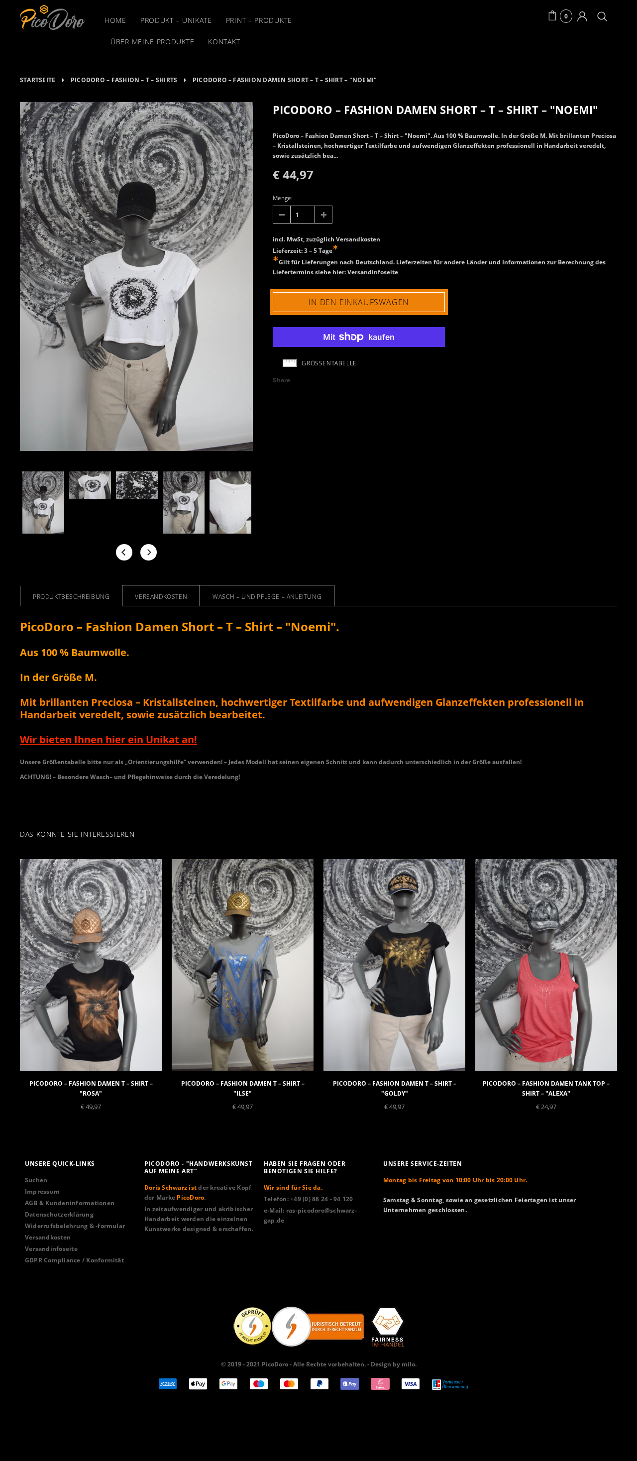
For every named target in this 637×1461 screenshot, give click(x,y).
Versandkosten (358, 239)
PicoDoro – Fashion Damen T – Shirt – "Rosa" (91, 1088)
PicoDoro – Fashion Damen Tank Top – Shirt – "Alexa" (546, 1088)
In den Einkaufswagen (359, 302)
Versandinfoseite (372, 272)
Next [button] (148, 552)
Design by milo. (394, 1364)
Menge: (283, 198)
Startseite (37, 80)
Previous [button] (124, 552)
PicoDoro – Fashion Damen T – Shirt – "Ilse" (243, 1088)
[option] (136, 278)
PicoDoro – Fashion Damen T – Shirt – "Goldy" (394, 1088)
